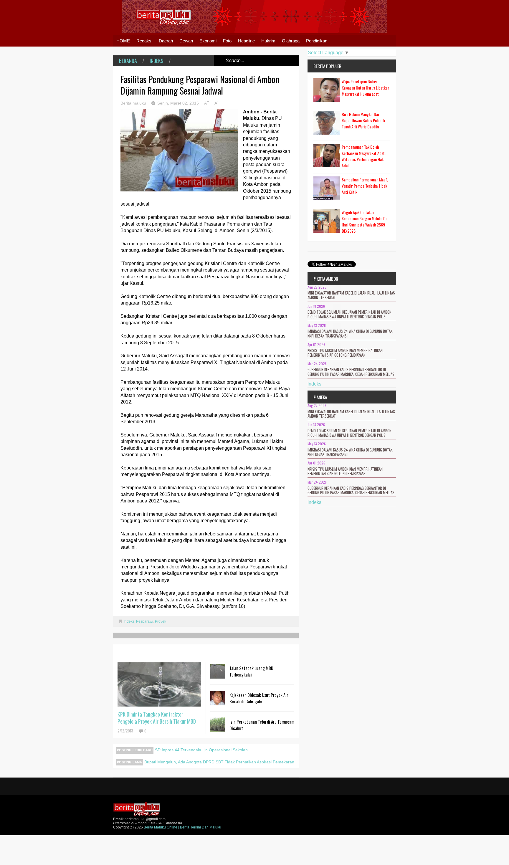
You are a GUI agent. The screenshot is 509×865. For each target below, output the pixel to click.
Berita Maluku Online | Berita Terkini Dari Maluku (182, 827)
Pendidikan (316, 40)
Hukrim (268, 40)
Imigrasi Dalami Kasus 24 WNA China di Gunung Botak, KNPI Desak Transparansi (350, 333)
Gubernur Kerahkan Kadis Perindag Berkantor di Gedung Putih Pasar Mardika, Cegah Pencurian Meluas (351, 371)
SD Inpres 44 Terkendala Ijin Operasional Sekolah (201, 749)
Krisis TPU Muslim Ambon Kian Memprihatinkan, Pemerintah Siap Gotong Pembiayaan (346, 352)
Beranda (128, 60)
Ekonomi (208, 40)
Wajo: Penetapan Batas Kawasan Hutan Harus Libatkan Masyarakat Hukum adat (365, 87)
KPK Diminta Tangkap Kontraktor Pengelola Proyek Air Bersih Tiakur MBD (157, 717)
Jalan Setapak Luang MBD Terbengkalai (251, 671)
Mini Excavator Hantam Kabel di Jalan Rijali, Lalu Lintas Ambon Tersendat (351, 295)
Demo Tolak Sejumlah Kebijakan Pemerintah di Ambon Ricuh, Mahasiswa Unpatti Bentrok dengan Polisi (349, 314)
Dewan (186, 40)
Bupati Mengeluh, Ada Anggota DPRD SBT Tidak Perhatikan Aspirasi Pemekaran (219, 762)
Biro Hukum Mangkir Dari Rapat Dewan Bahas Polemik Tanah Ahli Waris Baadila (363, 120)
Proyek (160, 621)
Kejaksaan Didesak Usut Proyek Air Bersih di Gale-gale (258, 698)
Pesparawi (144, 621)
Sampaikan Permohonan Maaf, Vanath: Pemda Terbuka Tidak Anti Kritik (365, 185)
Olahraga (291, 40)
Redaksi (144, 40)
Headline (246, 40)
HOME (123, 40)
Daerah (166, 40)
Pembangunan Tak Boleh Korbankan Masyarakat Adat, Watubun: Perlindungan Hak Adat (364, 156)
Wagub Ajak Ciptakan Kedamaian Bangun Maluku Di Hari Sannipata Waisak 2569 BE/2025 (364, 221)
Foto (227, 40)
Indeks (156, 60)
